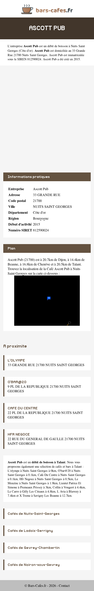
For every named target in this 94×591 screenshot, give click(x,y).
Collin (57, 487)
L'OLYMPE (16, 360)
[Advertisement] (47, 119)
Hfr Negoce (26, 479)
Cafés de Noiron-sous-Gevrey (34, 565)
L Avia (61, 491)
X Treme (24, 495)
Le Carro (13, 491)
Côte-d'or (26, 50)
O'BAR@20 (17, 382)
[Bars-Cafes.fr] (47, 8)
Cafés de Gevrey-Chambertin (34, 548)
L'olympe (13, 471)
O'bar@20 (64, 471)
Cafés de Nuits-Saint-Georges (33, 513)
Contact (64, 585)
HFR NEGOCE (19, 434)
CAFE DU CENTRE (23, 408)
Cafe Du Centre (47, 475)
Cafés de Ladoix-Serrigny (30, 530)
